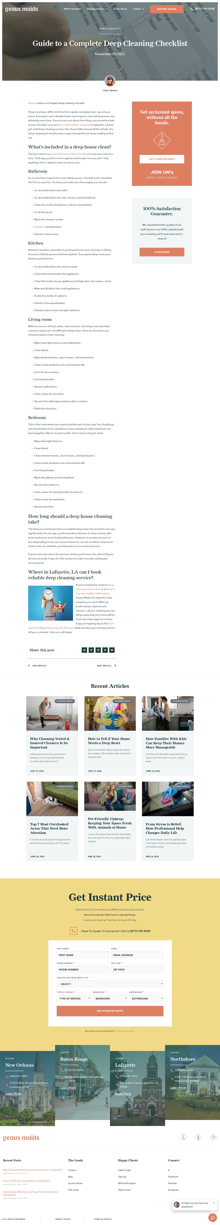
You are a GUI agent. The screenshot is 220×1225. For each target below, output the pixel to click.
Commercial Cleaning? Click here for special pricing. (110, 920)
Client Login (124, 1170)
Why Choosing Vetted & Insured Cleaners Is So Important (50, 743)
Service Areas (120, 9)
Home (31, 103)
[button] (84, 650)
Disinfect (39, 227)
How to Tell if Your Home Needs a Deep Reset (109, 741)
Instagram (173, 1190)
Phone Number (65, 963)
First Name (63, 949)
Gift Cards (73, 1190)
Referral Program (127, 1183)
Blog (70, 1177)
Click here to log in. (125, 1031)
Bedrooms (98, 992)
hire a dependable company (74, 125)
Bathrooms (135, 992)
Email (114, 949)
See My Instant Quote (110, 1011)
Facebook (173, 1177)
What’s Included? (72, 9)
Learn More (13, 1093)
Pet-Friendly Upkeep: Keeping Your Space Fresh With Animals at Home (110, 823)
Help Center (124, 1190)
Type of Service (65, 992)
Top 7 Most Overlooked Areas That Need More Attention (49, 828)
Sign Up (122, 1177)
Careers (72, 1170)
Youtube (172, 1183)
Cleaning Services (95, 9)
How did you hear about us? (72, 978)
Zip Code (116, 963)
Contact (137, 9)
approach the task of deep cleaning (67, 154)
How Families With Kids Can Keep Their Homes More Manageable (166, 743)
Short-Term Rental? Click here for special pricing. (110, 915)
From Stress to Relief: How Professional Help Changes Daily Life (165, 828)
